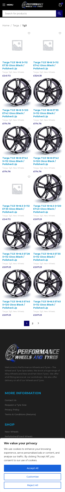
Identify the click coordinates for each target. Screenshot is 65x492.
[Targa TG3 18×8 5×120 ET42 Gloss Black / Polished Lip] (17, 93)
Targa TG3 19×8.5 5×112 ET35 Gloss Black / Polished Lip (16, 208)
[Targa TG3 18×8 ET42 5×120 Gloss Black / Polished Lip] (48, 140)
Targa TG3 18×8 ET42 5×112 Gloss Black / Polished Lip (15, 161)
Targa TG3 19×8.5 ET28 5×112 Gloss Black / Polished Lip (16, 256)
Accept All (32, 468)
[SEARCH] (59, 13)
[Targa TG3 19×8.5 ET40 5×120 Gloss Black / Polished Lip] (17, 284)
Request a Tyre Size (16, 405)
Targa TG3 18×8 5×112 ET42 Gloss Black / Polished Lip (46, 65)
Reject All (32, 485)
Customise (33, 476)
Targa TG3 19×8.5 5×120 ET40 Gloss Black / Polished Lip (47, 208)
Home (5, 25)
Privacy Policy (12, 409)
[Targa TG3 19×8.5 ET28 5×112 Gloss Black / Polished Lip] (17, 236)
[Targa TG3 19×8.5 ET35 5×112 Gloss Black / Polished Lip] (48, 236)
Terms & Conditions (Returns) (20, 414)
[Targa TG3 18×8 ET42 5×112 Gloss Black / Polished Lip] (17, 140)
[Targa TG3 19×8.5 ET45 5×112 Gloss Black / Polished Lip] (48, 284)
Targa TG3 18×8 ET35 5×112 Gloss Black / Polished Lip (46, 113)
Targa (16, 25)
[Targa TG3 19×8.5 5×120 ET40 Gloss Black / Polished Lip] (48, 188)
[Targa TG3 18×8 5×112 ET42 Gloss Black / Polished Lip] (48, 45)
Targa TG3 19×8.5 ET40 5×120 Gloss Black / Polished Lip (16, 304)
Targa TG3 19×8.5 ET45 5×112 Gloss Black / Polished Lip (47, 304)
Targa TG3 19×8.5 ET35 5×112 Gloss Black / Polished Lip (47, 256)
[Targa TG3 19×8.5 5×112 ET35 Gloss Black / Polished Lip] (17, 188)
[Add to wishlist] (29, 33)
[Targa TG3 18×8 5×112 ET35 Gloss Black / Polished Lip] (17, 45)
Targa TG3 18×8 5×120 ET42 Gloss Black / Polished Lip (15, 113)
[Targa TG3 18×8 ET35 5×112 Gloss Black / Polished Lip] (48, 93)
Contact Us (10, 400)
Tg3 (10, 72)
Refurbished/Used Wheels (18, 436)
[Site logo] (32, 4)
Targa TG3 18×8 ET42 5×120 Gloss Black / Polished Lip (46, 161)
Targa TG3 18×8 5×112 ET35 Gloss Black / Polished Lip (15, 65)
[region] (32, 465)
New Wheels (18, 72)
